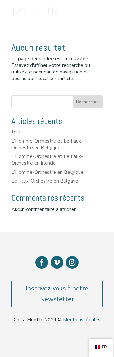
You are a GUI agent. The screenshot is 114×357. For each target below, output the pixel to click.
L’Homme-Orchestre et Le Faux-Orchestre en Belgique (47, 144)
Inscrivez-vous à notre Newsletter (57, 293)
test (16, 132)
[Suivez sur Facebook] (41, 262)
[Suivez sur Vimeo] (57, 262)
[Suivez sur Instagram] (72, 262)
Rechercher (87, 102)
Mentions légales (81, 320)
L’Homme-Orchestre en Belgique (47, 172)
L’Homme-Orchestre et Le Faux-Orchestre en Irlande (47, 159)
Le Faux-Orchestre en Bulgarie (44, 181)
